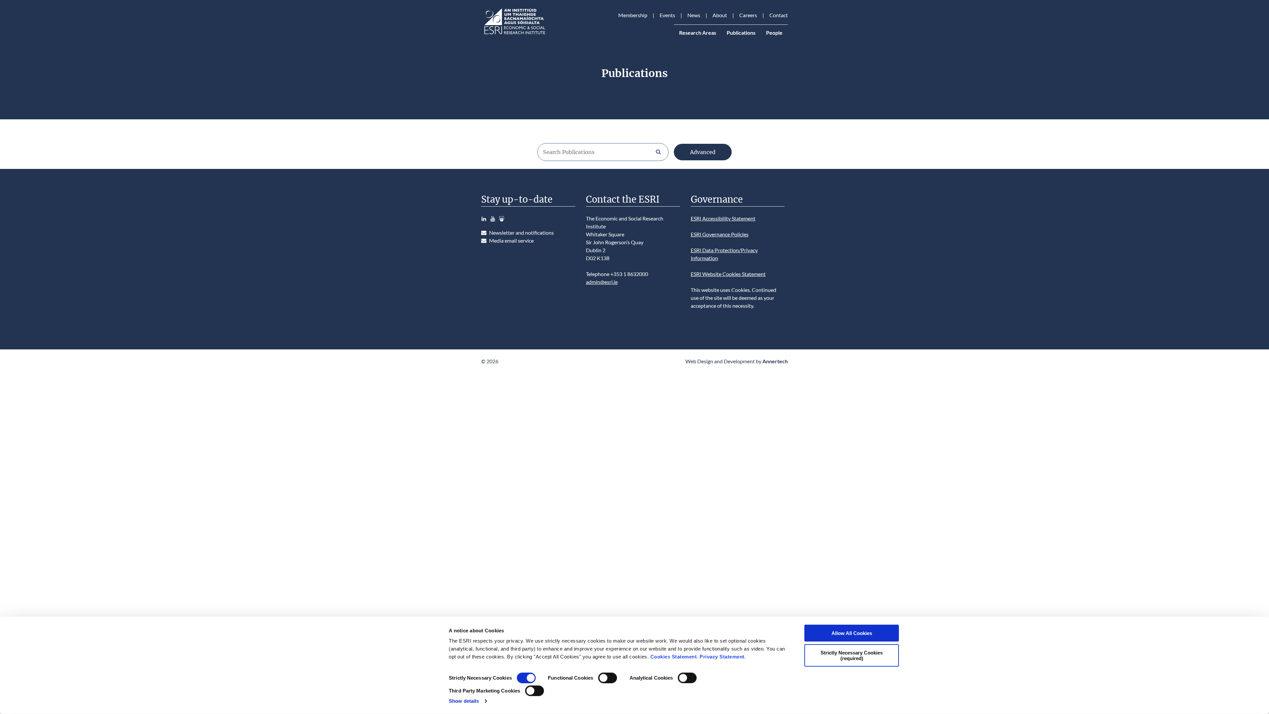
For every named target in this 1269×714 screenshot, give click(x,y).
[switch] (607, 678)
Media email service (511, 240)
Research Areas (697, 32)
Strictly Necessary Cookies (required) (852, 655)
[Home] (514, 34)
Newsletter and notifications (521, 232)
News (693, 15)
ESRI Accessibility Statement (723, 218)
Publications (741, 32)
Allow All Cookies (851, 633)
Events (667, 15)
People (774, 32)
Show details (464, 701)
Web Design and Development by (736, 361)
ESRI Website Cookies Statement (728, 274)
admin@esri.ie (602, 282)
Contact (778, 15)
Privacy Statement (722, 656)
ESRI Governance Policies (720, 234)
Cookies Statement (673, 656)
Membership (632, 15)
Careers (748, 15)
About (719, 15)
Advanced (702, 152)
